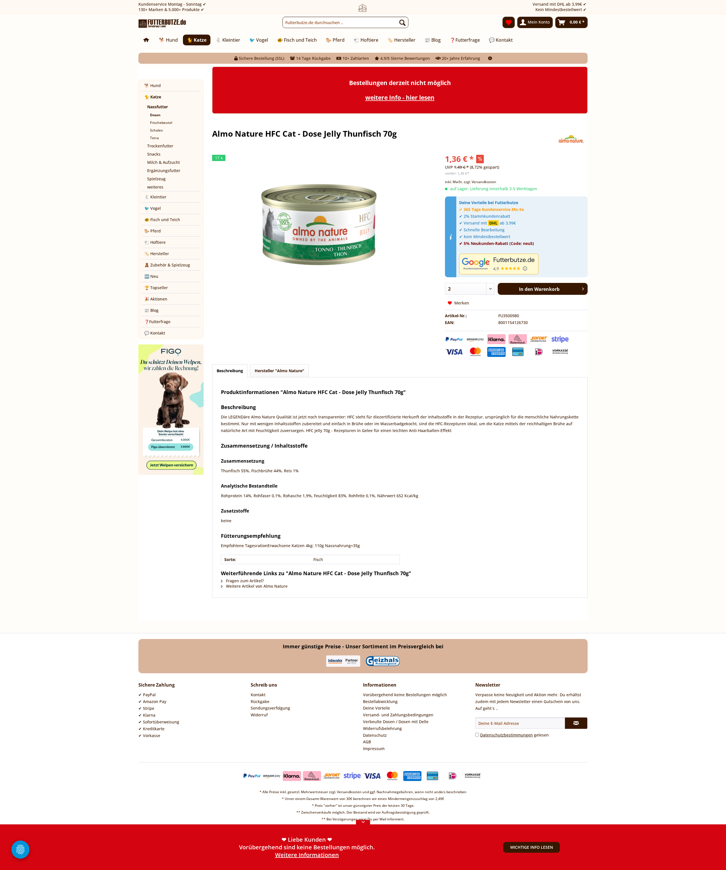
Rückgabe (260, 701)
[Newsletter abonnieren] (576, 723)
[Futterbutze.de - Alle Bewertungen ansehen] (522, 264)
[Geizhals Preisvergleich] (383, 661)
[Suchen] (402, 22)
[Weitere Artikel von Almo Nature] (571, 139)
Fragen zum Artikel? (244, 580)
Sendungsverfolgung (270, 708)
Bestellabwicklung (380, 701)
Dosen (155, 115)
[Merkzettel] (509, 22)
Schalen (156, 130)
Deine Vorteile (376, 708)
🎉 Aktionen (155, 299)
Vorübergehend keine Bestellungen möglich (405, 694)
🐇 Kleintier (155, 197)
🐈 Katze (152, 97)
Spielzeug (156, 178)
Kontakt (258, 694)
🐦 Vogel (152, 208)
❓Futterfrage (157, 321)
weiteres (155, 187)
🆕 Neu (151, 276)
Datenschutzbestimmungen (506, 735)
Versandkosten (349, 791)
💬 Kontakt (154, 333)
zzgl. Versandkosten (480, 181)
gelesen (514, 735)
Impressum (374, 748)
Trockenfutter (160, 146)
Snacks (154, 154)
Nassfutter (157, 106)
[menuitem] (345, 22)
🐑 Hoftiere (155, 242)
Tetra (154, 138)
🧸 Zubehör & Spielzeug (167, 265)
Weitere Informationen (307, 855)
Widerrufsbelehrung (382, 728)
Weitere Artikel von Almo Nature (256, 586)
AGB (367, 741)
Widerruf (259, 714)
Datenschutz (375, 735)
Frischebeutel (161, 122)
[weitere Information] (490, 58)
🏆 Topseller (156, 287)
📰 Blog (151, 310)
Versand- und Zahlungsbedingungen (398, 714)
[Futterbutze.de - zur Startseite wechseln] (162, 24)
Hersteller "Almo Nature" (279, 370)
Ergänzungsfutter (163, 170)
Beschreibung (230, 370)
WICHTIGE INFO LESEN (531, 847)
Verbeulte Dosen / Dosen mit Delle (396, 721)
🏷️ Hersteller (156, 253)
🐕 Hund (152, 85)
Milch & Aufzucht (163, 162)
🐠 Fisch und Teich (162, 219)
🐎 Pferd (152, 231)
